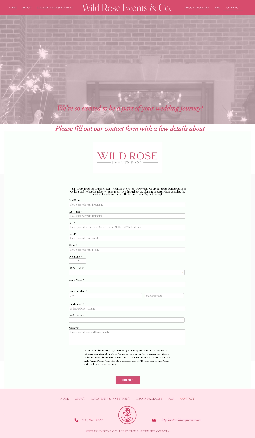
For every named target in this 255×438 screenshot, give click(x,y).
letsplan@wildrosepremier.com (181, 420)
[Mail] (154, 420)
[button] (27, 7)
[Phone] (76, 420)
